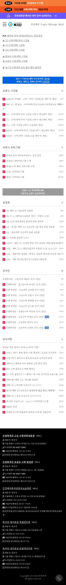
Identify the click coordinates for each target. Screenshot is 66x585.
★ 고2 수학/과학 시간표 (14, 45)
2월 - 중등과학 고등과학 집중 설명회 (22, 232)
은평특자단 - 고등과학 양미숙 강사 (21, 322)
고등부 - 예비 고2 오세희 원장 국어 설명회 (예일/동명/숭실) (33, 242)
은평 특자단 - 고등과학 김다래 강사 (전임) (25, 289)
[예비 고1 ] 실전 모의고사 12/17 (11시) (23, 395)
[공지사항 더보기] (62, 339)
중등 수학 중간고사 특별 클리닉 (20, 368)
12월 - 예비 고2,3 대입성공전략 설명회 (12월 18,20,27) (31, 248)
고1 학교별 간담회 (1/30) (16, 237)
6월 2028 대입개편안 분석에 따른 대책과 (24, 221)
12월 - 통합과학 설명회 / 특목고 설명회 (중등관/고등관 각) (32, 253)
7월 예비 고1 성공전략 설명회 (19, 210)
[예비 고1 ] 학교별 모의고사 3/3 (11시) (23, 385)
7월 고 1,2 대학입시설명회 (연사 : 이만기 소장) (27, 215)
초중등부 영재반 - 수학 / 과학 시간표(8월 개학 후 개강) (31, 98)
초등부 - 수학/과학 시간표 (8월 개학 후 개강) (26, 135)
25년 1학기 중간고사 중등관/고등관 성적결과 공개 (28, 358)
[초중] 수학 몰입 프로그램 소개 (19, 166)
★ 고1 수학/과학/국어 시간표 (16, 40)
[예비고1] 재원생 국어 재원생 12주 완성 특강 (26, 363)
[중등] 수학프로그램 (14, 176)
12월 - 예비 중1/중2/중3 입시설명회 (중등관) (26, 259)
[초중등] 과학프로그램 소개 (18, 160)
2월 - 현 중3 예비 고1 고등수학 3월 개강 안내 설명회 (30, 226)
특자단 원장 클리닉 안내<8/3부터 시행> (21, 347)
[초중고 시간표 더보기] (62, 91)
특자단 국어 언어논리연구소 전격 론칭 (23, 155)
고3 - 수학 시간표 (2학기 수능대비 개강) (24, 124)
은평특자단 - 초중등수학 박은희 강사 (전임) (25, 311)
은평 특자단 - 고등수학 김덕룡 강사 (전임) (25, 305)
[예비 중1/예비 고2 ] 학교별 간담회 (21, 379)
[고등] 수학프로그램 (14, 171)
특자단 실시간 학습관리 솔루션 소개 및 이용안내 (28, 412)
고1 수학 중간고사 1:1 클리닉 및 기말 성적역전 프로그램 (31, 374)
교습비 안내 (11, 406)
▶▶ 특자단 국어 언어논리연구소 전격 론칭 (22, 35)
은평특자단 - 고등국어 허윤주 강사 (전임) (22, 278)
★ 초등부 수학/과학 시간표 (15, 60)
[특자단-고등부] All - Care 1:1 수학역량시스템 (26, 401)
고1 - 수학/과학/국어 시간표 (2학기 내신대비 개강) (28, 114)
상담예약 (35, 24)
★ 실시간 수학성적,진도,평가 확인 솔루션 (22, 67)
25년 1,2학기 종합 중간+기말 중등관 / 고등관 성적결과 (30, 352)
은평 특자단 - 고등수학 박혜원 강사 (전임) (25, 300)
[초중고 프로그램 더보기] (62, 147)
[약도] (38, 435)
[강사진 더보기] (62, 271)
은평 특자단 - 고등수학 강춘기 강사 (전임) (25, 295)
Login (44, 24)
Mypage (53, 24)
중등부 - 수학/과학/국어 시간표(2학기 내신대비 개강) (30, 130)
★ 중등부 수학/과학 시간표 (15, 56)
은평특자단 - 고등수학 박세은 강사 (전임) (24, 316)
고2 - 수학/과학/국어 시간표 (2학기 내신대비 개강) (28, 119)
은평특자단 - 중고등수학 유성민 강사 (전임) (25, 284)
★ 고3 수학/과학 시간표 (14, 49)
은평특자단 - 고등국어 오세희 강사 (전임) (24, 327)
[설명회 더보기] (62, 202)
